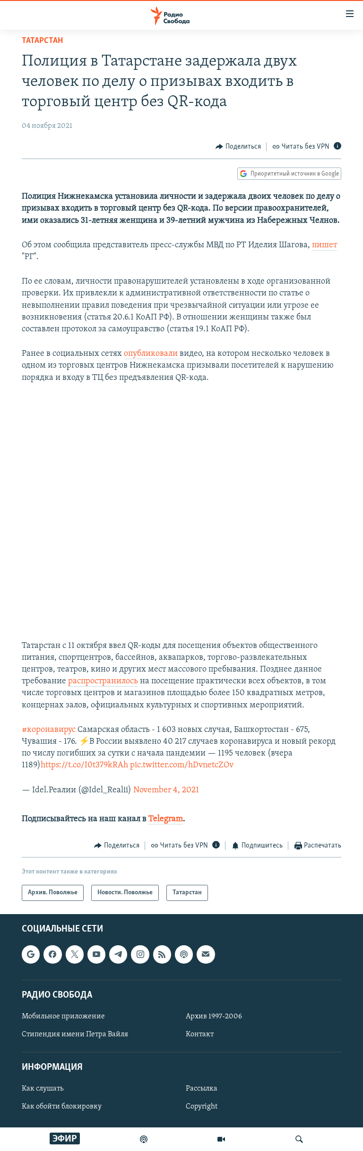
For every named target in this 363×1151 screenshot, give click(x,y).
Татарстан (42, 41)
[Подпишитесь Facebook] (52, 955)
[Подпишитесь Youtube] (96, 955)
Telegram (165, 819)
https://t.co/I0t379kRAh (84, 765)
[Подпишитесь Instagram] (140, 955)
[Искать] (299, 1139)
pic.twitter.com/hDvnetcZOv (181, 765)
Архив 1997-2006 (214, 1016)
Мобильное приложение (63, 1016)
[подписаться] (206, 955)
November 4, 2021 (166, 790)
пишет (324, 245)
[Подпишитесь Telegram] (118, 955)
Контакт (200, 1034)
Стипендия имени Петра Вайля (75, 1034)
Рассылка (201, 1089)
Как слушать (42, 1089)
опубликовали (152, 354)
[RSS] (162, 955)
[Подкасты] (184, 955)
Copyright (201, 1107)
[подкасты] (144, 1139)
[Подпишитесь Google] (31, 955)
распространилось (103, 681)
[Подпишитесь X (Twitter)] (75, 955)
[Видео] (221, 1139)
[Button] (238, 147)
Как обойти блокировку (62, 1107)
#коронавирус (49, 730)
